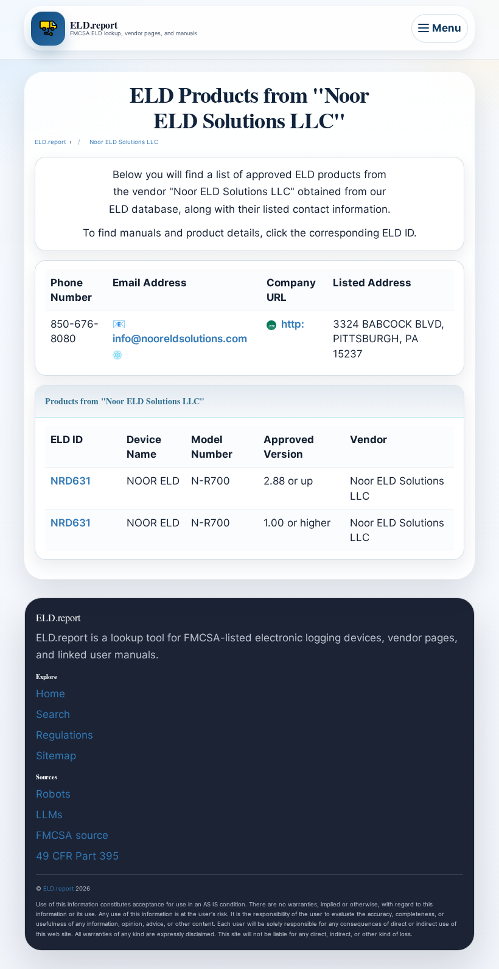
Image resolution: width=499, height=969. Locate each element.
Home (50, 694)
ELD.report (58, 888)
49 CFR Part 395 (77, 856)
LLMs (49, 815)
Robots (53, 794)
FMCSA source (72, 835)
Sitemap (56, 756)
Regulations (64, 735)
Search (53, 714)
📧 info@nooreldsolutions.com (180, 331)
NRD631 (71, 481)
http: (291, 324)
